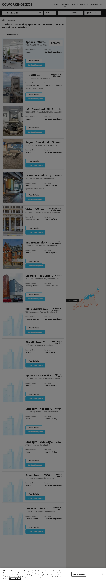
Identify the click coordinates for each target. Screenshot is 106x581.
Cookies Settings (79, 574)
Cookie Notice (15, 579)
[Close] (102, 574)
